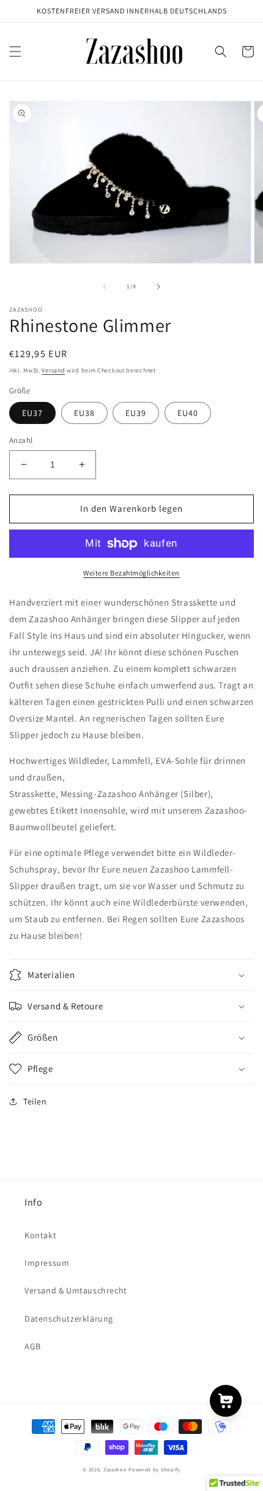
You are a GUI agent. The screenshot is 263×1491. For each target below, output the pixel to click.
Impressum (46, 1262)
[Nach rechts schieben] (158, 286)
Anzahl (20, 440)
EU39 (135, 412)
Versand (53, 370)
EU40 (187, 412)
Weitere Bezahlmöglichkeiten (131, 572)
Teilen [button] (35, 1101)
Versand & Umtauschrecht (75, 1290)
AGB (32, 1346)
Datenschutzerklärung (68, 1318)
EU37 (32, 412)
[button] (15, 51)
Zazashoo (115, 1469)
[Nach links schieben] (104, 286)
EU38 (84, 412)
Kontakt (40, 1235)
